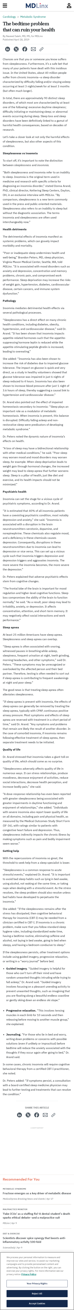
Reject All (37, 1293)
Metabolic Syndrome (33, 16)
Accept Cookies (37, 1303)
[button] (42, 49)
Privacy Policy (28, 1274)
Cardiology (9, 16)
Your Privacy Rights (37, 1283)
